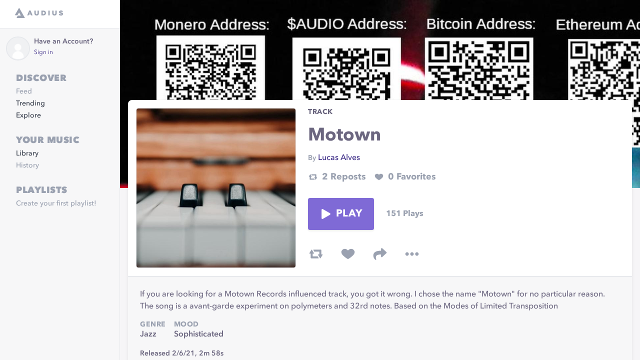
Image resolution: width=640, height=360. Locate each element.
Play (349, 214)
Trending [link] (30, 103)
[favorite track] (348, 254)
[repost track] (316, 254)
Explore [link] (28, 115)
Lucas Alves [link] (339, 158)
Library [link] (27, 153)
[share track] (380, 254)
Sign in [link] (43, 53)
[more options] (412, 254)
